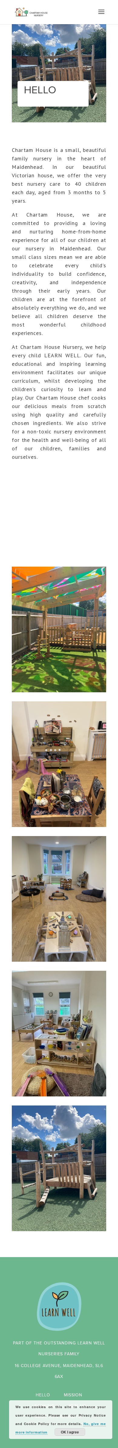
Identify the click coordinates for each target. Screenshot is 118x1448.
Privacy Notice (92, 1415)
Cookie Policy (37, 1423)
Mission (73, 1395)
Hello (43, 1395)
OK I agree (70, 1432)
